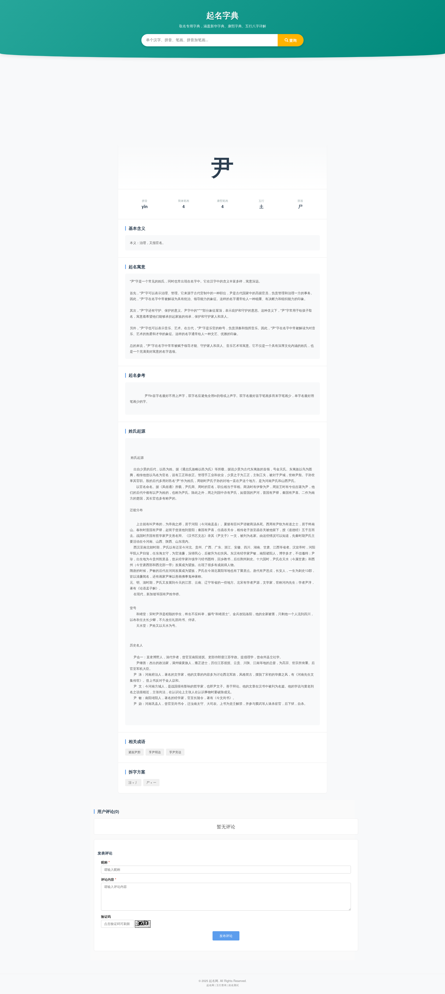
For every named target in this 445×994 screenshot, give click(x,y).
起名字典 (222, 15)
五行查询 (221, 985)
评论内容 (108, 879)
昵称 (105, 862)
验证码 (106, 916)
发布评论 (225, 936)
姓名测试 (234, 985)
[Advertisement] (222, 97)
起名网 (210, 985)
